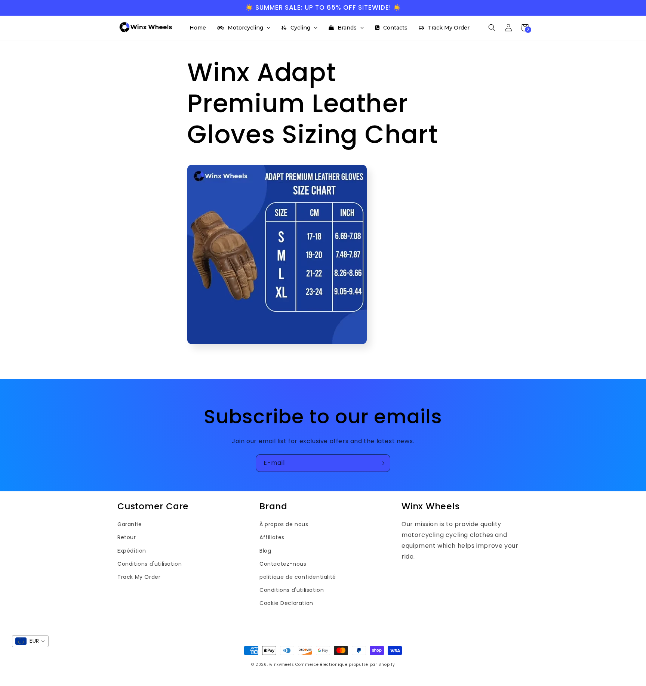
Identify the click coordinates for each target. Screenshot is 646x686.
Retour (126, 537)
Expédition (131, 550)
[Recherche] (492, 27)
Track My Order (138, 577)
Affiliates (271, 537)
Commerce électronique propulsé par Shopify (345, 664)
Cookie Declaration (286, 603)
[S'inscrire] (381, 463)
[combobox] (30, 641)
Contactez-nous (282, 564)
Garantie (129, 524)
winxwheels (281, 664)
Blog (265, 550)
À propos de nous (283, 524)
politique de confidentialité (297, 577)
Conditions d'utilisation (149, 564)
